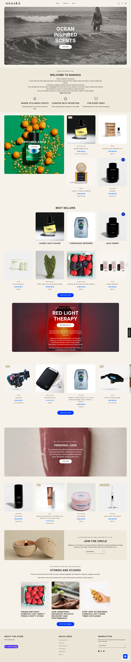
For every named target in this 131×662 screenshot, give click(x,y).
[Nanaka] (13, 3)
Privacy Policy (62, 648)
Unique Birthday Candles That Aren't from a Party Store (33, 614)
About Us (61, 654)
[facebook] (99, 651)
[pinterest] (104, 651)
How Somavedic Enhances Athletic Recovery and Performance (63, 615)
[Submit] (103, 551)
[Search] (119, 3)
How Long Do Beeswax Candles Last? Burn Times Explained (95, 614)
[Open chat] (125, 656)
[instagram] (101, 651)
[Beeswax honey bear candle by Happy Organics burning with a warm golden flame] (96, 595)
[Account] (122, 3)
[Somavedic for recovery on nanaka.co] (65, 595)
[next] (126, 265)
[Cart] (126, 3)
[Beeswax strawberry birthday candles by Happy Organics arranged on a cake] (35, 595)
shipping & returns (63, 640)
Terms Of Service (63, 645)
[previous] (4, 252)
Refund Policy (62, 651)
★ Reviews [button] (129, 332)
